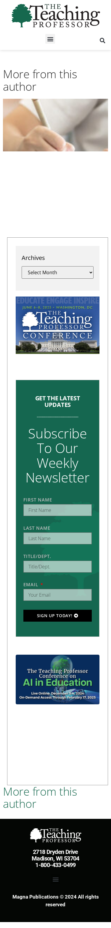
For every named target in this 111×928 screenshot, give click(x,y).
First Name (37, 500)
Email (31, 584)
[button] (50, 39)
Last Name (36, 528)
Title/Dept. (37, 556)
